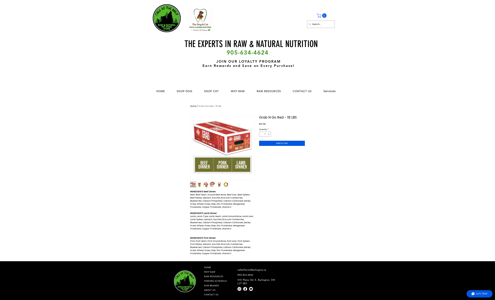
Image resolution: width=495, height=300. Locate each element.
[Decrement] (261, 134)
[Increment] (269, 134)
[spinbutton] (265, 134)
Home (193, 106)
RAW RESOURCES (213, 277)
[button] (322, 15)
